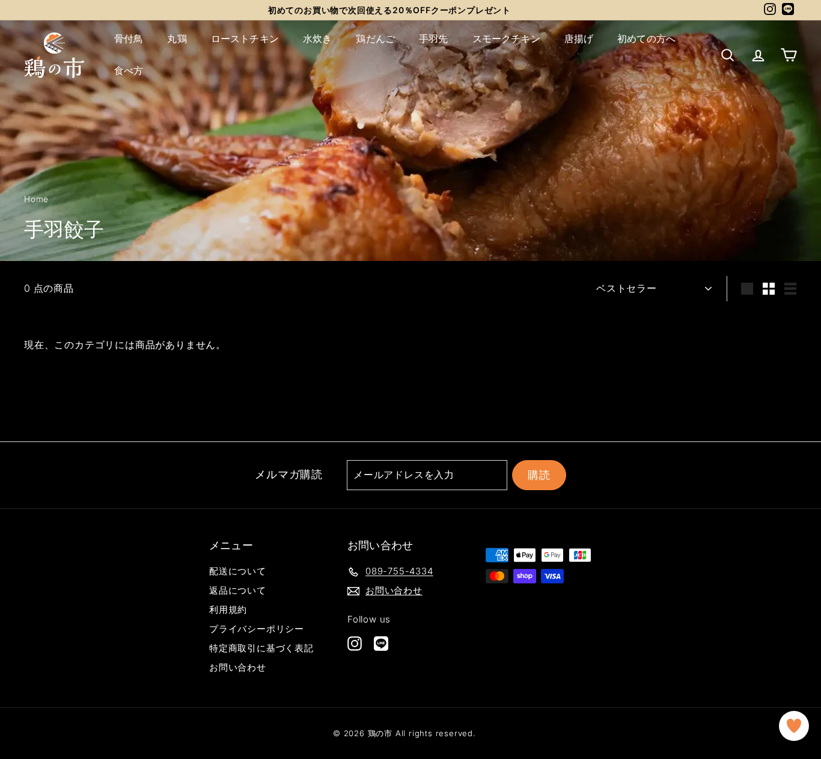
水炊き (317, 39)
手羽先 (433, 39)
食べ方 (128, 71)
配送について (237, 571)
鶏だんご (375, 39)
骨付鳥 (128, 39)
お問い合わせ (237, 667)
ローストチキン (245, 39)
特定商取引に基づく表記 (261, 648)
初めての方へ (646, 39)
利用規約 (228, 609)
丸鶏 (176, 39)
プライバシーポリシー (256, 629)
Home (36, 199)
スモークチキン (506, 39)
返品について (237, 590)
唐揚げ (578, 39)
